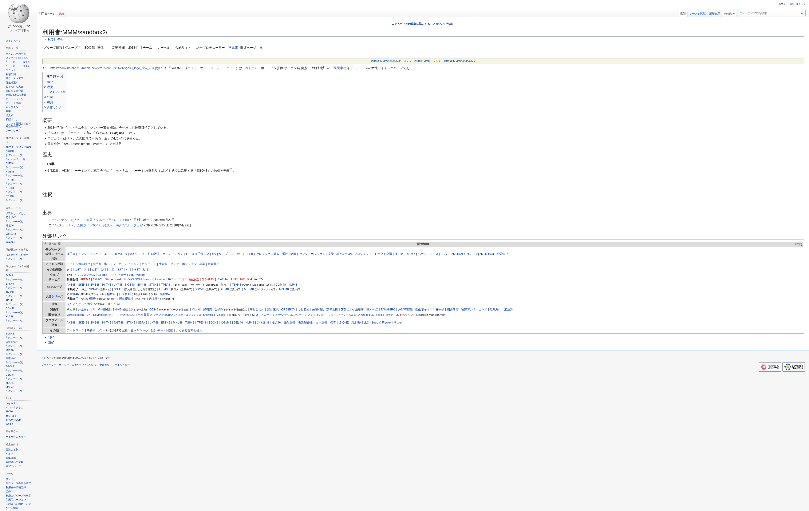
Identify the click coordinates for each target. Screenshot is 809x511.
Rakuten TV (255, 279)
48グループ (121, 254)
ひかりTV (208, 279)
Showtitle (208, 314)
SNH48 (118, 289)
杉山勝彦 (358, 309)
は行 (112, 269)
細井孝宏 (453, 309)
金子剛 (218, 309)
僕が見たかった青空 (80, 304)
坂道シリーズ (137, 254)
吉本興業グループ (149, 314)
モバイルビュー (121, 364)
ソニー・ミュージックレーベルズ (337, 314)
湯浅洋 (508, 309)
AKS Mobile (458, 254)
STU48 (153, 284)
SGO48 (200, 289)
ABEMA (85, 279)
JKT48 (118, 284)
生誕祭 (249, 254)
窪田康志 (273, 309)
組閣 (293, 254)
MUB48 (249, 289)
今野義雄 (303, 309)
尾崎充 (207, 309)
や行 (128, 269)
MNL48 (284, 289)
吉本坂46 (155, 298)
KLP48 (292, 284)
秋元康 (233, 47)
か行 (78, 269)
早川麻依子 (437, 309)
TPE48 (165, 284)
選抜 (285, 254)
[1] (49, 337)
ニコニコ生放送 (188, 279)
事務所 (91, 330)
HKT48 (106, 284)
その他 (398, 322)
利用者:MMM (56, 39)
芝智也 (345, 309)
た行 (95, 269)
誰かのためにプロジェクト (354, 254)
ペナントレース (428, 254)
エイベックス (405, 314)
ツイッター (118, 274)
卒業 (331, 254)
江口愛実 (154, 254)
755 (131, 274)
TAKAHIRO (388, 309)
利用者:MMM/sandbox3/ (386, 61)
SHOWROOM (132, 279)
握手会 (71, 254)
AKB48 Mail (486, 254)
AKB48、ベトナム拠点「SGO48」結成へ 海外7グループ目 (97, 225)
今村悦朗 (104, 309)
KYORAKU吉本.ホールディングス (182, 314)
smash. (147, 279)
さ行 (86, 269)
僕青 (333, 322)
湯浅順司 (496, 309)
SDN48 (94, 289)
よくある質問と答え (189, 330)
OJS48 (153, 309)
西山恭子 (421, 309)
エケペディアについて (84, 364)
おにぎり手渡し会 (197, 254)
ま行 (120, 269)
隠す (798, 244)
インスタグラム (84, 274)
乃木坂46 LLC (126, 314)
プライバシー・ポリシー (55, 364)
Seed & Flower (384, 314)
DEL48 (224, 289)
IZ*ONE (344, 322)
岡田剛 (196, 309)
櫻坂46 (111, 294)
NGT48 (130, 284)
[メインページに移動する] (18, 17)
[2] (49, 342)
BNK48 (142, 284)
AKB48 (71, 284)
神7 (214, 254)
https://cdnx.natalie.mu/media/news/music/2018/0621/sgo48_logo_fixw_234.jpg (104, 68)
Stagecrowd (113, 279)
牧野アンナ (468, 309)
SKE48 (82, 284)
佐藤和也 (318, 309)
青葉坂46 (165, 294)
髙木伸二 (372, 309)
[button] (729, 12)
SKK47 (117, 309)
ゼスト (112, 314)
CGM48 (281, 284)
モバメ (445, 254)
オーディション (172, 254)
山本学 (482, 309)
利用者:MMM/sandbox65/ (459, 61)
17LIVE (98, 279)
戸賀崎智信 (405, 309)
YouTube (223, 279)
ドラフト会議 (383, 254)
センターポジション (312, 254)
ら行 (137, 269)
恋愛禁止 (502, 254)
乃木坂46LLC (360, 322)
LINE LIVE (238, 279)
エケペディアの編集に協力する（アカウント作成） (423, 23)
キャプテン (226, 254)
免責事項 (104, 364)
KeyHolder (100, 314)
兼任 (239, 254)
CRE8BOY (288, 309)
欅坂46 (93, 298)
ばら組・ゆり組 (405, 254)
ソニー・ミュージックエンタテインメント (288, 314)
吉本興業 (221, 314)
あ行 (69, 269)
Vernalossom (75, 314)
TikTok (171, 279)
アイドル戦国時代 (78, 264)
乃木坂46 (73, 294)
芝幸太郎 (332, 309)
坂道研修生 (126, 298)
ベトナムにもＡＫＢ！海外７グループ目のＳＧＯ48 (91, 220)
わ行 (145, 269)
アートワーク (75, 330)
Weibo (140, 274)
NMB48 (95, 284)
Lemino (160, 279)
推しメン (110, 264)
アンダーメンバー (90, 254)
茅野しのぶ (257, 309)
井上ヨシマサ (87, 309)
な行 (103, 269)
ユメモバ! (472, 254)
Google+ (103, 274)
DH (88, 314)
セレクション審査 (268, 254)
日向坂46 (125, 294)
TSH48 (236, 284)
